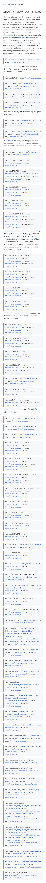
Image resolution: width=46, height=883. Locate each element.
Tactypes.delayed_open (15, 588)
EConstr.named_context (22, 623)
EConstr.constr (29, 671)
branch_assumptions (32, 851)
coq (8, 5)
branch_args (34, 790)
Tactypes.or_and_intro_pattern (19, 806)
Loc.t (15, 105)
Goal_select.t (27, 564)
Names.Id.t (27, 631)
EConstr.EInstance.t (14, 816)
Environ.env (25, 628)
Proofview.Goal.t (30, 620)
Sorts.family (31, 763)
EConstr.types (11, 634)
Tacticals (15, 5)
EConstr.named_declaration (18, 685)
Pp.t (14, 97)
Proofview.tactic (20, 62)
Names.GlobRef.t (12, 875)
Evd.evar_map (31, 577)
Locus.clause (11, 752)
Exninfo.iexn (33, 60)
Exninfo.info (31, 94)
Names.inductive (23, 814)
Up (4, 5)
